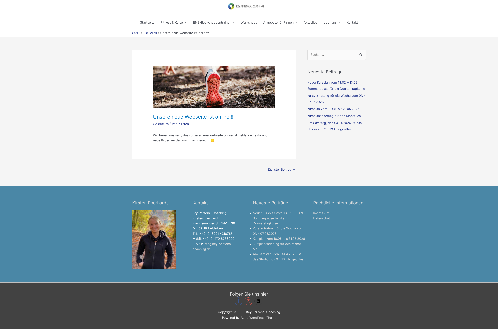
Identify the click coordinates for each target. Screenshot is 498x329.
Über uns (330, 22)
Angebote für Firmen (278, 22)
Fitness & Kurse (172, 22)
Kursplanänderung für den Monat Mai (334, 116)
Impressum (321, 213)
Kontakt (352, 22)
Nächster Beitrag (281, 169)
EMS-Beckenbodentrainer (212, 22)
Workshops (249, 22)
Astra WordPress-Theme (258, 317)
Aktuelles (310, 22)
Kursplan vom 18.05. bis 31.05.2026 (333, 109)
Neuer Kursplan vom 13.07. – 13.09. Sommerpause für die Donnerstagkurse (278, 218)
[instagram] (249, 301)
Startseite (147, 22)
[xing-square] (258, 301)
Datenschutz (322, 218)
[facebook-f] (239, 301)
